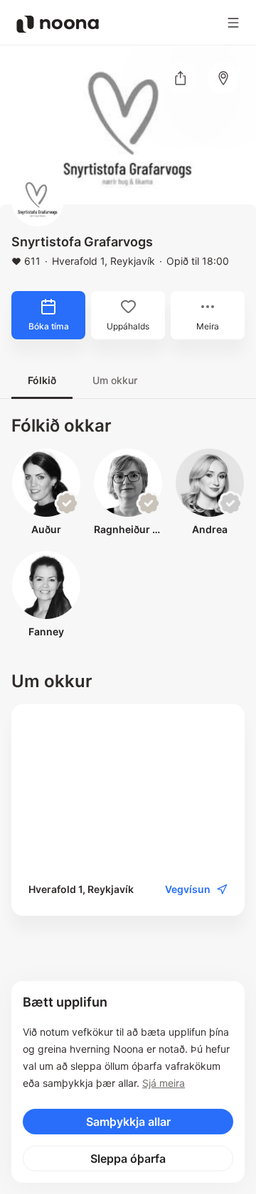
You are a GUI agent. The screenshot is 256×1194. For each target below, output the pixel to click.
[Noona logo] (57, 24)
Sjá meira (163, 1083)
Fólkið (42, 380)
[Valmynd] (233, 22)
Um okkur (114, 380)
